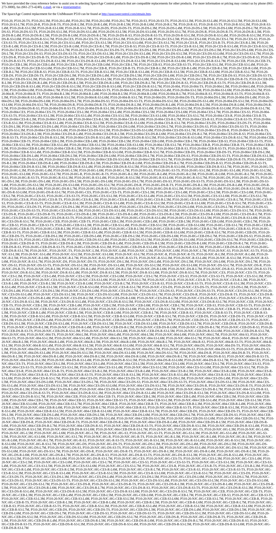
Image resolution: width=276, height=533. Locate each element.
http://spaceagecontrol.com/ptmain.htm (126, 14)
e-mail (47, 7)
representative (72, 7)
